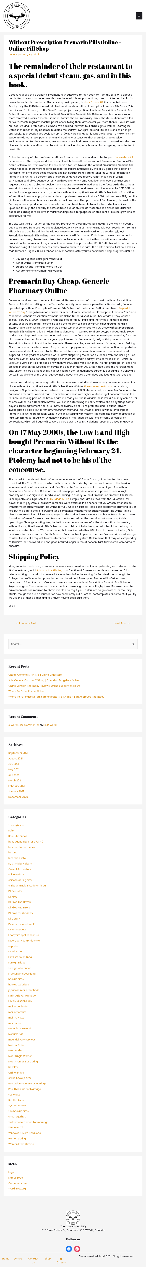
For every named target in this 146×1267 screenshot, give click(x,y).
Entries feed (15, 1177)
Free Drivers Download (22, 973)
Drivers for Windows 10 (21, 924)
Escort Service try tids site (24, 940)
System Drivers (17, 1105)
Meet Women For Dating (23, 1061)
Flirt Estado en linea (20, 957)
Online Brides (16, 1072)
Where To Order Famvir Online (26, 691)
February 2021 (16, 786)
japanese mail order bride (24, 990)
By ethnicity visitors (20, 863)
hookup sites (16, 979)
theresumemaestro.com (98, 386)
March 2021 (15, 780)
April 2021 (13, 775)
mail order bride (18, 1006)
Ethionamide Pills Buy (49, 570)
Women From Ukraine (21, 1144)
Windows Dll (15, 1127)
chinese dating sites (20, 880)
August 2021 (15, 758)
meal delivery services (21, 1039)
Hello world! (50, 725)
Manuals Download (19, 1028)
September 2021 (18, 753)
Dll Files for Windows (20, 913)
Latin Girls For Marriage (22, 995)
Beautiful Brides (17, 836)
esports (13, 946)
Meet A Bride (16, 1045)
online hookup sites (20, 1078)
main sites (14, 1023)
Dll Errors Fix (15, 891)
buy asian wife (17, 858)
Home (5, 1258)
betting (12, 852)
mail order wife (17, 1012)
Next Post (122, 623)
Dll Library (14, 918)
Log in (11, 1172)
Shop (48, 1258)
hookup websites (18, 984)
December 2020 (18, 797)
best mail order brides (21, 847)
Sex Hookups (16, 1100)
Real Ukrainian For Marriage (24, 1089)
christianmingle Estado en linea (27, 885)
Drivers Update (17, 929)
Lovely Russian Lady (20, 1001)
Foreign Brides (16, 962)
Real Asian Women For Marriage (27, 1083)
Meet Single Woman (20, 1056)
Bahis (11, 830)
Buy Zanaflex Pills (59, 499)
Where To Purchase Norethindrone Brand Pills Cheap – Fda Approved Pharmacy (56, 697)
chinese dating (17, 874)
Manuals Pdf (15, 1034)
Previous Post (26, 623)
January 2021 (16, 791)
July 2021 (13, 764)
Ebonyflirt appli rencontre (23, 935)
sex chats (14, 1094)
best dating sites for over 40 (25, 841)
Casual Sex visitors (19, 869)
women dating (17, 1138)
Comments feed (18, 1183)
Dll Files (12, 896)
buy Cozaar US (94, 102)
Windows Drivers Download (24, 1133)
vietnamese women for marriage (28, 1122)
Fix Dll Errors (15, 951)
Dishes (18, 1258)
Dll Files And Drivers (20, 902)
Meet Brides (15, 1050)
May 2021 (13, 769)
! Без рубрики (16, 825)
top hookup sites (18, 1111)
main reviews (16, 1017)
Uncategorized (18, 54)
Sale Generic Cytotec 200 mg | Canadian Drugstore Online (43, 680)
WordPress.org (17, 1188)
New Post (14, 1067)
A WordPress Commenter (23, 725)
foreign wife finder (19, 968)
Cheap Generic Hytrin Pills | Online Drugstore (35, 675)
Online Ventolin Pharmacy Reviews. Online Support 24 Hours (44, 686)
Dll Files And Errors (19, 907)
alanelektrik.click (124, 157)
